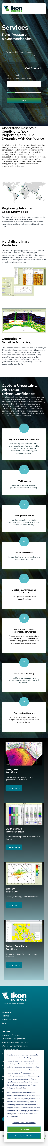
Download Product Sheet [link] (18, 52)
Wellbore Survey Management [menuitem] (15, 1046)
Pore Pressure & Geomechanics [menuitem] (15, 1042)
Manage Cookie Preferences (24, 1123)
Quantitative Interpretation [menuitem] (13, 1039)
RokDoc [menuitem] (5, 1016)
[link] (13, 8)
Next (24, 100)
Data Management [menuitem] (10, 1049)
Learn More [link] (12, 788)
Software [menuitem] (6, 1012)
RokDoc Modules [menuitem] (9, 1019)
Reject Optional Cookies (24, 1136)
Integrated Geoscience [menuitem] (12, 1035)
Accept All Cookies (24, 1129)
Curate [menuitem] (5, 1023)
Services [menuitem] (6, 1032)
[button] (24, 192)
